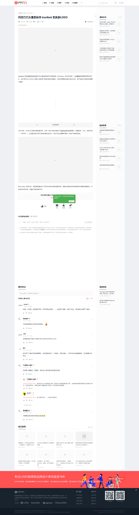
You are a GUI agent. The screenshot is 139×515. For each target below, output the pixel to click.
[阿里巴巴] (34, 218)
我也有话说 (28, 405)
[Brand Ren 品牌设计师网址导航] (38, 503)
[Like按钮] (41, 206)
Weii (22, 21)
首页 (45, 3)
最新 (87, 298)
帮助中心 (93, 503)
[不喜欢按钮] (26, 313)
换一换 (120, 125)
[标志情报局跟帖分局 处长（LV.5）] (31, 410)
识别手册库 (79, 500)
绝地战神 (25, 318)
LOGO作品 (79, 495)
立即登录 (120, 479)
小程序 (38, 359)
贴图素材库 (79, 498)
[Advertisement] (55, 258)
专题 (52, 3)
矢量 (76, 76)
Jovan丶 (29, 393)
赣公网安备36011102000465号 (105, 512)
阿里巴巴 (31, 76)
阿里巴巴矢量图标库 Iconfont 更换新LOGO (43, 17)
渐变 (65, 131)
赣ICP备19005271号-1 (119, 512)
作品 (67, 3)
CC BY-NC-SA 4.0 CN (48, 510)
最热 (91, 298)
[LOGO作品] (50, 503)
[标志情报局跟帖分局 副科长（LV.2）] (28, 304)
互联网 (20, 13)
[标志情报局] (20, 2)
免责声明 (43, 229)
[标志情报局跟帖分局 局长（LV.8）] (29, 318)
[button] (57, 206)
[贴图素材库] (26, 503)
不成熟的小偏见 (27, 365)
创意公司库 (79, 503)
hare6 (26, 304)
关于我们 (93, 495)
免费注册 (111, 479)
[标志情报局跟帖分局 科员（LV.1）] (33, 393)
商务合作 (93, 500)
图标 (79, 76)
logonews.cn (110, 510)
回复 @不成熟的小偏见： (30, 383)
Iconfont (21, 76)
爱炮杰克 (26, 410)
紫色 (62, 131)
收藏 (63, 208)
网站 (41, 222)
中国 (24, 13)
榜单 (60, 3)
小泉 (24, 334)
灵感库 (75, 3)
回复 (31, 313)
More (120, 17)
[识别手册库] (61, 503)
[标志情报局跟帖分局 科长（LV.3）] (33, 365)
